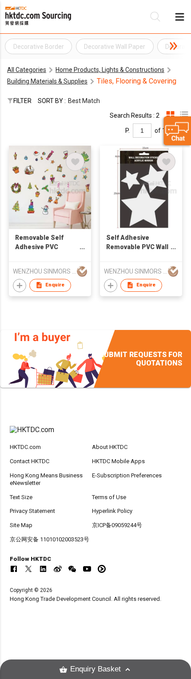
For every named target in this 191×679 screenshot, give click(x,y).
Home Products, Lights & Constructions (110, 69)
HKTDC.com (25, 447)
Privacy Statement (32, 511)
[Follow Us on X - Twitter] (28, 569)
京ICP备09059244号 (117, 525)
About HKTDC (109, 447)
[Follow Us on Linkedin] (43, 569)
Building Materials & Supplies (47, 81)
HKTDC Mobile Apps (118, 461)
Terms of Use (109, 497)
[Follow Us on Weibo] (58, 569)
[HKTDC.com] (96, 434)
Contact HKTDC (29, 461)
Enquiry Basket (95, 669)
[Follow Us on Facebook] (14, 569)
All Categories (26, 69)
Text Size (21, 497)
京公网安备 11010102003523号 (49, 539)
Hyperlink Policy (112, 511)
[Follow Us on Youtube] (87, 569)
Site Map (21, 525)
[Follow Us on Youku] (102, 569)
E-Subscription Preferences (127, 475)
